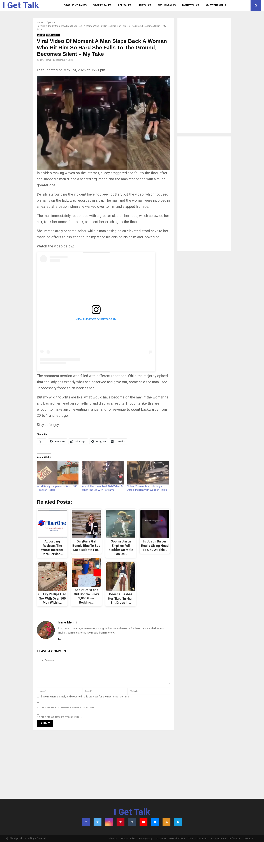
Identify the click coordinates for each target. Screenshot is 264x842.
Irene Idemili (45, 60)
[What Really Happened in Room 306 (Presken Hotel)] (57, 472)
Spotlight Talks (75, 5)
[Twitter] (97, 822)
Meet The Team (177, 838)
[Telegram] (178, 822)
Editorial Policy (128, 838)
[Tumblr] (132, 822)
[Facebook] (86, 822)
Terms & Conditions (198, 838)
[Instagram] (109, 822)
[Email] (155, 822)
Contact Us (249, 838)
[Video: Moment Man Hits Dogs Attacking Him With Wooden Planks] (148, 472)
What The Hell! (216, 5)
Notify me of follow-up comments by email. (67, 707)
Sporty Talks (102, 5)
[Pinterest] (120, 822)
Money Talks (190, 5)
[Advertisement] (204, 75)
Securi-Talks (167, 5)
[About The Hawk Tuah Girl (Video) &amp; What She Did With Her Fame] (103, 472)
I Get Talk (21, 5)
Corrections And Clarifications (225, 838)
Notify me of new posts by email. (60, 717)
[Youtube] (143, 822)
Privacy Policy (145, 838)
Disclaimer (161, 838)
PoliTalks (124, 5)
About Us (113, 838)
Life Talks (144, 5)
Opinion (41, 35)
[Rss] (166, 822)
